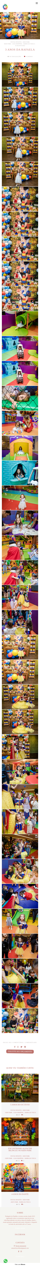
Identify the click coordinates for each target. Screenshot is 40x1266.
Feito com (20, 1264)
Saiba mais (20, 1228)
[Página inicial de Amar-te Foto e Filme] (5, 7)
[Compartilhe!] (20, 82)
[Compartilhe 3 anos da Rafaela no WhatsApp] (18, 1047)
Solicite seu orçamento (20, 1051)
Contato (20, 1256)
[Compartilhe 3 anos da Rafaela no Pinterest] (25, 1047)
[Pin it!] (25, 82)
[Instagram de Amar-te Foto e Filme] (21, 1251)
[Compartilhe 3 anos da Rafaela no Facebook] (14, 1047)
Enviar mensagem (21, 1246)
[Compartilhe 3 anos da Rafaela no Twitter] (21, 1047)
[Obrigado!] (14, 82)
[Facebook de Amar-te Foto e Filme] (18, 1251)
